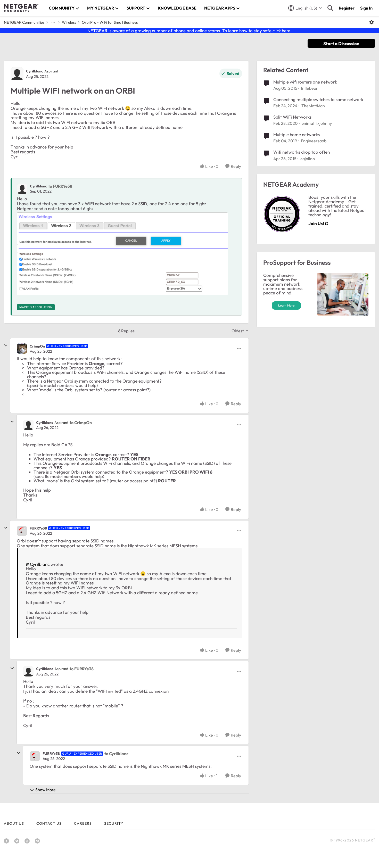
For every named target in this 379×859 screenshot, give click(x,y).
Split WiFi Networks (292, 117)
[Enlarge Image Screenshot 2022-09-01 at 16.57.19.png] (122, 253)
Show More (45, 789)
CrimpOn (37, 346)
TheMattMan (313, 106)
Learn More (286, 305)
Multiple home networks (296, 134)
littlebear (309, 88)
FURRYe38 (38, 528)
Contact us (49, 823)
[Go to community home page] (21, 8)
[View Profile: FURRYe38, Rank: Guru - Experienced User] (22, 531)
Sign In (366, 8)
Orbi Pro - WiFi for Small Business (110, 22)
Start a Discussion (341, 43)
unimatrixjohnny (317, 123)
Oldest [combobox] (240, 331)
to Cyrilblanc (116, 753)
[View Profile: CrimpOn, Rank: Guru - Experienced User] (22, 348)
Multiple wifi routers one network (305, 82)
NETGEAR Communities (24, 22)
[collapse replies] (6, 345)
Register (347, 8)
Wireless (69, 22)
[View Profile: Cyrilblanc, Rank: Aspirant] (17, 73)
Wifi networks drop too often (301, 152)
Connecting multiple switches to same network (318, 99)
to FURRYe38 (60, 186)
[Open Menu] (371, 22)
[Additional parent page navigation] (53, 22)
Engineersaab (313, 141)
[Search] (330, 8)
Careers (83, 823)
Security (113, 823)
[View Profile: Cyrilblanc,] (22, 189)
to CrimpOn (81, 422)
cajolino (307, 158)
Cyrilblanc (34, 71)
